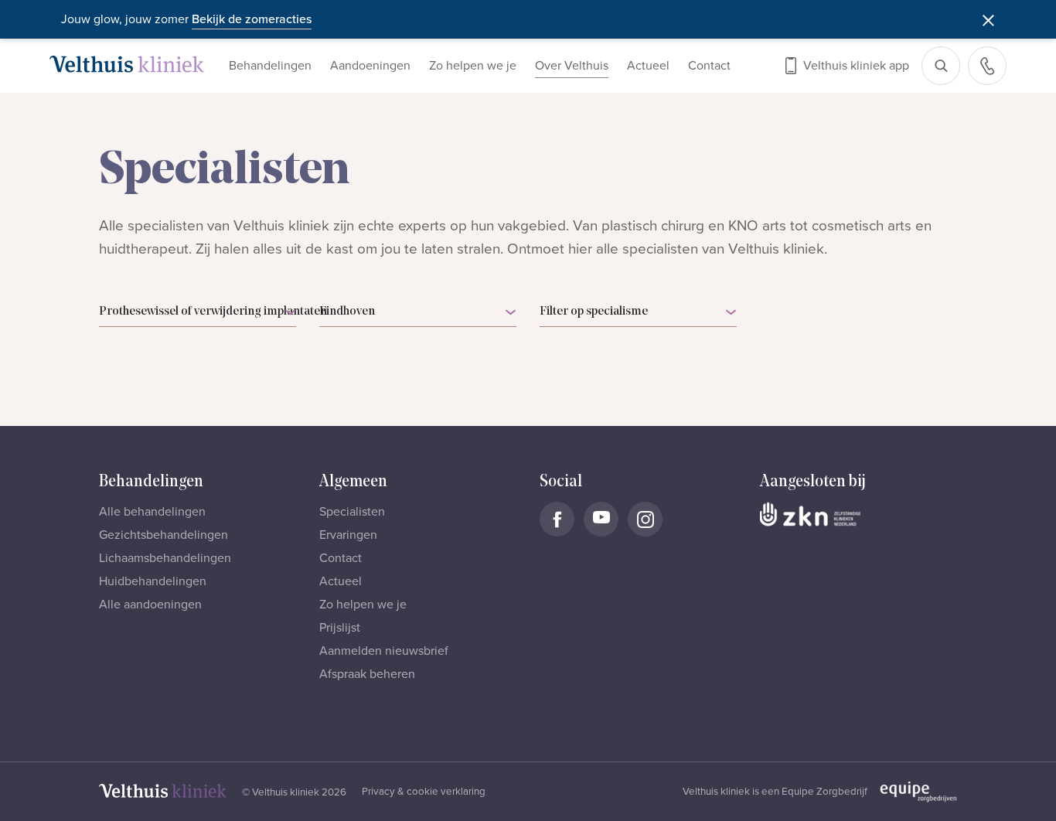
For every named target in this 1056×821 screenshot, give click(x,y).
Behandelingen (270, 65)
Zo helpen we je (472, 65)
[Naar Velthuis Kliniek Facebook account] (557, 519)
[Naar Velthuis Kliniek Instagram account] (645, 519)
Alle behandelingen (152, 512)
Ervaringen (348, 535)
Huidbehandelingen (152, 581)
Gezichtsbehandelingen (163, 535)
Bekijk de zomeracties (252, 19)
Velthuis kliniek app (856, 65)
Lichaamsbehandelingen (165, 558)
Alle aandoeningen (150, 604)
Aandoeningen (370, 65)
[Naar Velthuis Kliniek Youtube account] (601, 519)
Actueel (648, 65)
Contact (709, 65)
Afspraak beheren (367, 674)
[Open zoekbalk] (940, 65)
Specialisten (352, 512)
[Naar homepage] (126, 64)
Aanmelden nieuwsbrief (383, 651)
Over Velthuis (571, 65)
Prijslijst (339, 627)
